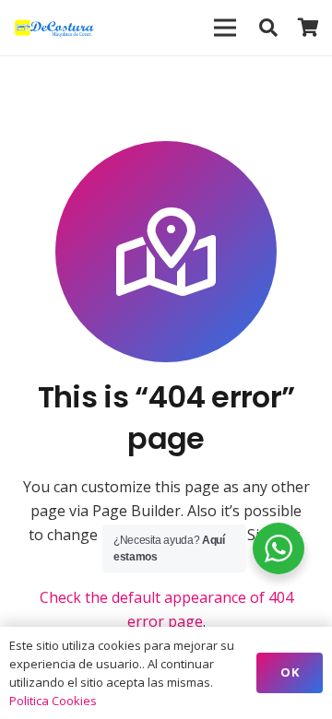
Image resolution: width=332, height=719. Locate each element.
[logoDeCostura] (56, 27)
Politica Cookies (53, 700)
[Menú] (225, 28)
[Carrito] (309, 27)
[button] (268, 27)
